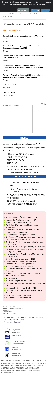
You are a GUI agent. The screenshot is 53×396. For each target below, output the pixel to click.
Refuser (45, 10)
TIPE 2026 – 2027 (9, 85)
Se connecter (22, 317)
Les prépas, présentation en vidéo (18, 295)
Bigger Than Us (11, 278)
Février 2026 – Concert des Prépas (18, 222)
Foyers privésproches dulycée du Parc (16, 330)
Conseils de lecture (22, 14)
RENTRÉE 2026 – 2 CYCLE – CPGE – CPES (22, 217)
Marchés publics (16, 335)
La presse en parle (17, 344)
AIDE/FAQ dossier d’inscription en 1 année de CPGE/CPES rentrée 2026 (23, 274)
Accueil (5, 14)
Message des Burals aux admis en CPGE (21, 220)
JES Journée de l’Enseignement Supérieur (21, 235)
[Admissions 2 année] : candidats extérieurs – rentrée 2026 (23, 225)
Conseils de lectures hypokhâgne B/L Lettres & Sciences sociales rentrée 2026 (21, 47)
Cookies (17, 322)
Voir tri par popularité (12, 30)
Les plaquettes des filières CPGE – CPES (21, 288)
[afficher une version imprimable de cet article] (44, 104)
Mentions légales (10, 317)
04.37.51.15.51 (11, 313)
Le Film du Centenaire (18, 341)
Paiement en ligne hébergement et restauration (17, 355)
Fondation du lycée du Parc (17, 348)
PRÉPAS (11, 14)
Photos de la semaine (18, 343)
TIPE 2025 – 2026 (9, 92)
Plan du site (8, 322)
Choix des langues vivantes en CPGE (19, 298)
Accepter (35, 10)
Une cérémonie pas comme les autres (19, 281)
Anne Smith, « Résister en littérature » (19, 266)
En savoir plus (23, 10)
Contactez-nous (18, 320)
